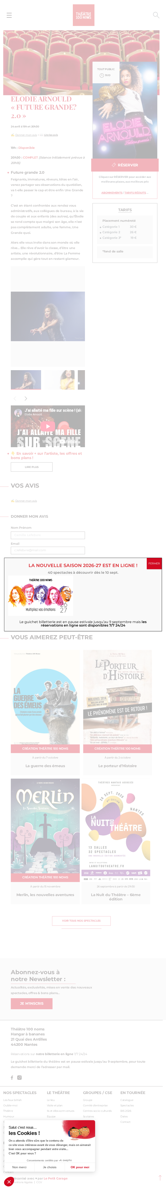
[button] (9, 1181)
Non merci (19, 1167)
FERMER (154, 563)
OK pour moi (80, 1167)
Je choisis (49, 1167)
